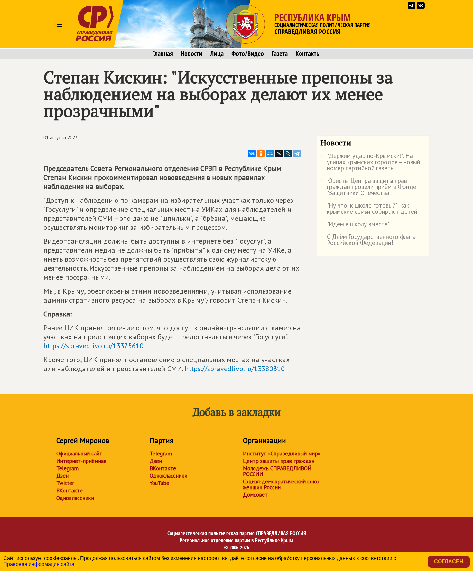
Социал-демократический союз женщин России (281, 484)
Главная (162, 53)
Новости (191, 53)
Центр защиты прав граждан (278, 461)
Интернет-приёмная (81, 461)
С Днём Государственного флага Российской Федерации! (368, 240)
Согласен (448, 561)
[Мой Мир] (270, 153)
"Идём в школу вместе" (355, 225)
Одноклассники (75, 498)
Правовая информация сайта (38, 564)
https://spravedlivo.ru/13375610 (93, 345)
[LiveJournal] (288, 153)
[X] (279, 153)
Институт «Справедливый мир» (281, 453)
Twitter (65, 483)
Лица (217, 53)
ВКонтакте (69, 490)
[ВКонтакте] (252, 153)
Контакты (308, 53)
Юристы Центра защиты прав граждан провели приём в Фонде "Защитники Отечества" (368, 187)
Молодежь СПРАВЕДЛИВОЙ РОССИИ (277, 471)
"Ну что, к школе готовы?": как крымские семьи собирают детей (368, 208)
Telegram (67, 468)
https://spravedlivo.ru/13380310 (235, 368)
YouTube (159, 483)
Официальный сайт (79, 453)
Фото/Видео (247, 53)
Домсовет (255, 495)
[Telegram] (297, 153)
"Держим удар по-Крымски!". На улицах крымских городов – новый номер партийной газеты (370, 162)
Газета (280, 53)
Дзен (62, 476)
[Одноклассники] (261, 153)
